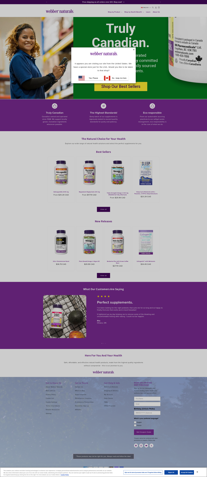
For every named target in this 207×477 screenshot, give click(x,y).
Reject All (171, 472)
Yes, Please (93, 78)
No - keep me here (119, 78)
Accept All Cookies (187, 472)
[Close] (197, 472)
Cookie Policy (65, 475)
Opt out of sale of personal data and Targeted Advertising (143, 472)
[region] (103, 472)
